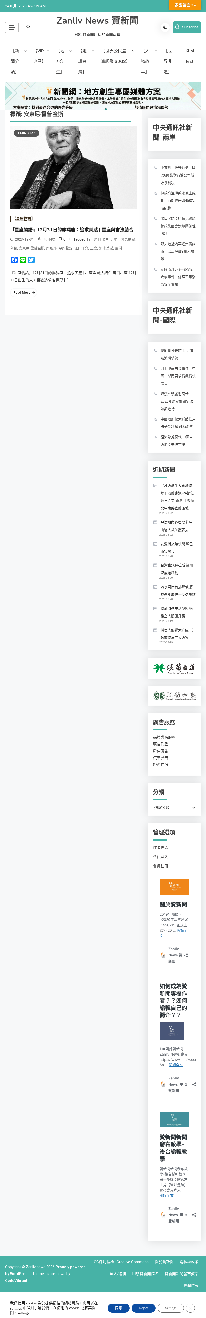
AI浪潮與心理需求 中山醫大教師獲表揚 (177, 526)
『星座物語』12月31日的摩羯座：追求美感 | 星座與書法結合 (71, 230)
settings (16, 1308)
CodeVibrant (16, 1280)
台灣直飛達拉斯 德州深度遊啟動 (177, 569)
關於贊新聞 (164, 1262)
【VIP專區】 (39, 56)
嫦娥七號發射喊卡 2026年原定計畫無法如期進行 (177, 401)
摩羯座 (51, 248)
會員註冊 (160, 866)
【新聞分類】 (15, 61)
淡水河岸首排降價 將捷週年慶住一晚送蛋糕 (178, 590)
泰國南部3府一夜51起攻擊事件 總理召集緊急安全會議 (178, 276)
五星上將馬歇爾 (122, 239)
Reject (143, 1308)
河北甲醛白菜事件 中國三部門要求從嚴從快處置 (178, 375)
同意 (118, 1308)
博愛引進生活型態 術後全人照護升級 (177, 612)
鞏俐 (118, 248)
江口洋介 (81, 248)
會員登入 (160, 857)
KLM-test (190, 56)
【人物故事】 (145, 61)
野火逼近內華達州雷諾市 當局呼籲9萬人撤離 (178, 251)
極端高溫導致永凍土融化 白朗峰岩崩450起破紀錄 (178, 200)
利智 (13, 248)
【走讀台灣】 (82, 61)
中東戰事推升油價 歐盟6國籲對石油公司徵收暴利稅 (178, 175)
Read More (21, 292)
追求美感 (106, 248)
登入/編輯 (118, 1273)
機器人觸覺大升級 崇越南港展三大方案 (177, 634)
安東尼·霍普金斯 (31, 248)
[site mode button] (165, 27)
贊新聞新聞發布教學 (181, 1273)
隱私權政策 (189, 1262)
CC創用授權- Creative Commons (121, 1262)
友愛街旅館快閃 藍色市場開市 (177, 547)
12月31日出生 (97, 239)
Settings (170, 1308)
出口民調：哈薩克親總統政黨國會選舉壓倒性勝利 (178, 226)
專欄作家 (190, 1285)
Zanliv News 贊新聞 (97, 21)
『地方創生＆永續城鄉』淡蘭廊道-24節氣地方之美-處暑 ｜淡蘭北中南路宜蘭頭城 (177, 497)
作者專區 (160, 847)
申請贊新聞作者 (145, 1273)
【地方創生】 (60, 61)
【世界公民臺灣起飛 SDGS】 (115, 56)
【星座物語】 (23, 218)
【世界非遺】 (168, 61)
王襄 (93, 248)
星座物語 (66, 248)
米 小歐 (49, 239)
